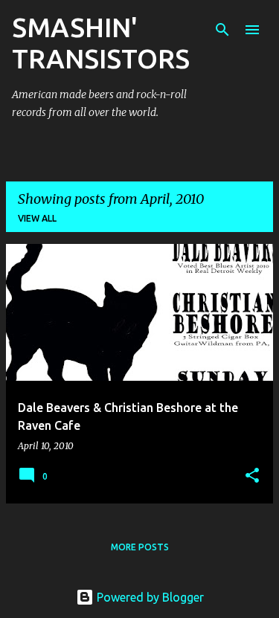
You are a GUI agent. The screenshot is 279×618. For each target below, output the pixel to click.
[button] (252, 476)
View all (37, 218)
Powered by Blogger (149, 597)
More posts (140, 547)
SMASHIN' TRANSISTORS (101, 43)
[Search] (222, 30)
